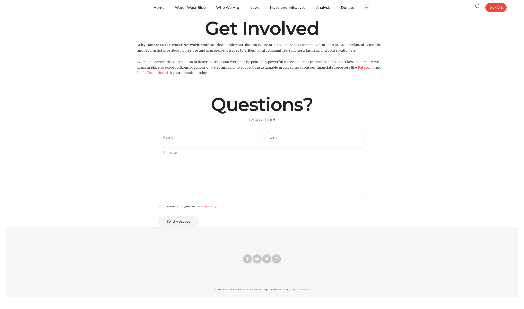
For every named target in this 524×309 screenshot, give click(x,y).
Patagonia (366, 67)
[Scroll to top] (489, 274)
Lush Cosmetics (150, 72)
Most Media (302, 289)
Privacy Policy (208, 206)
